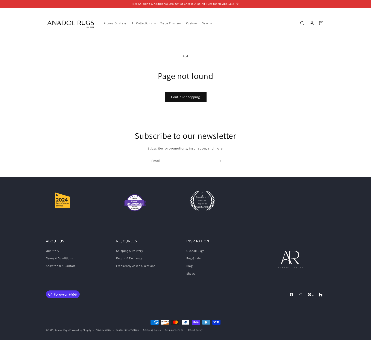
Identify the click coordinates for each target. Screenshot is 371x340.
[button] (143, 23)
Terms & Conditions (59, 258)
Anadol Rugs (62, 330)
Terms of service (174, 329)
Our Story (52, 251)
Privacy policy (103, 329)
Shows (190, 273)
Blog (189, 266)
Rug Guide (193, 258)
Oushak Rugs (195, 251)
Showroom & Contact (61, 266)
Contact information (127, 329)
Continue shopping (185, 97)
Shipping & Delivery (129, 251)
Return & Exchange (129, 258)
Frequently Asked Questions (135, 266)
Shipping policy (152, 329)
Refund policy (195, 329)
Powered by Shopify (80, 330)
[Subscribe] (219, 161)
